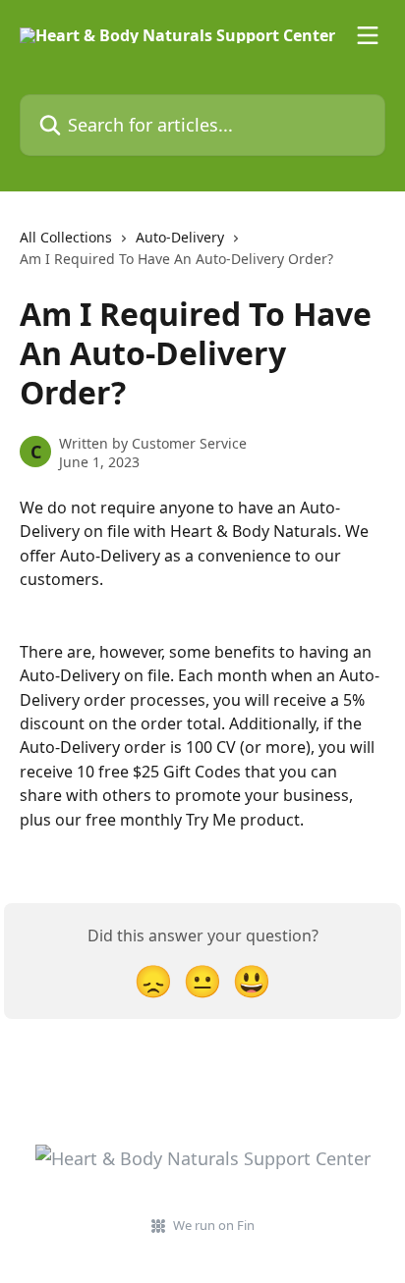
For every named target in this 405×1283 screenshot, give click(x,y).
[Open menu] (367, 35)
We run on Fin (214, 1225)
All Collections (66, 237)
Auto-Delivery (180, 237)
